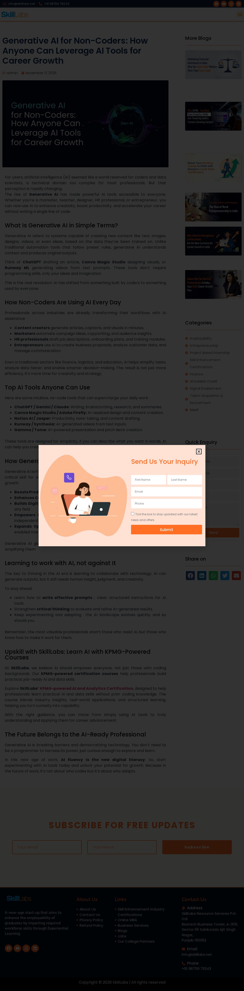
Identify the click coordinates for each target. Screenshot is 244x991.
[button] (199, 451)
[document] (122, 495)
